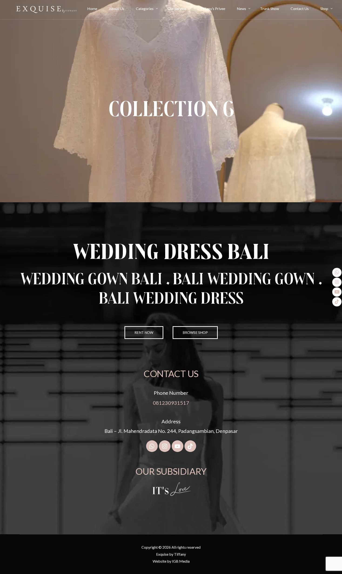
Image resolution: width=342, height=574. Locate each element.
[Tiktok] (190, 446)
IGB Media (181, 561)
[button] (195, 332)
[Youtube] (177, 446)
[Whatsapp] (152, 446)
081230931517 (171, 403)
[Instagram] (165, 446)
